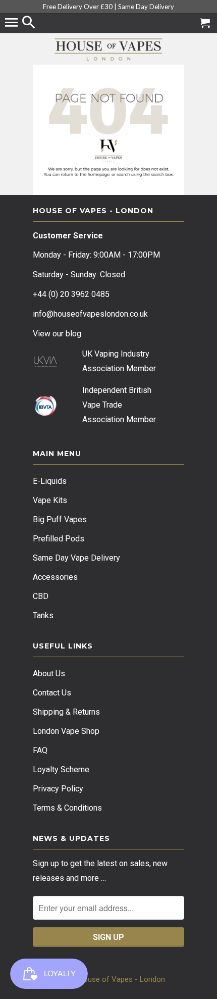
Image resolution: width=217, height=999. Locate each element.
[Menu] (12, 23)
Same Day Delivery (146, 7)
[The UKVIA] (45, 365)
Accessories (55, 577)
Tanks (43, 615)
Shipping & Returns (66, 712)
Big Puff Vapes (60, 519)
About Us (49, 673)
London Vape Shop (66, 731)
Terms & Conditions (67, 808)
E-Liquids (50, 481)
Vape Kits (50, 500)
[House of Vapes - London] (108, 49)
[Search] (29, 23)
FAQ (40, 750)
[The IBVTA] (45, 414)
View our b (57, 333)
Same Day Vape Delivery (76, 558)
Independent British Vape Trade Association (116, 404)
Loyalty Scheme (61, 769)
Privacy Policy (58, 788)
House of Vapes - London (121, 979)
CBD (40, 596)
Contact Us (52, 692)
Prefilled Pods (58, 538)
